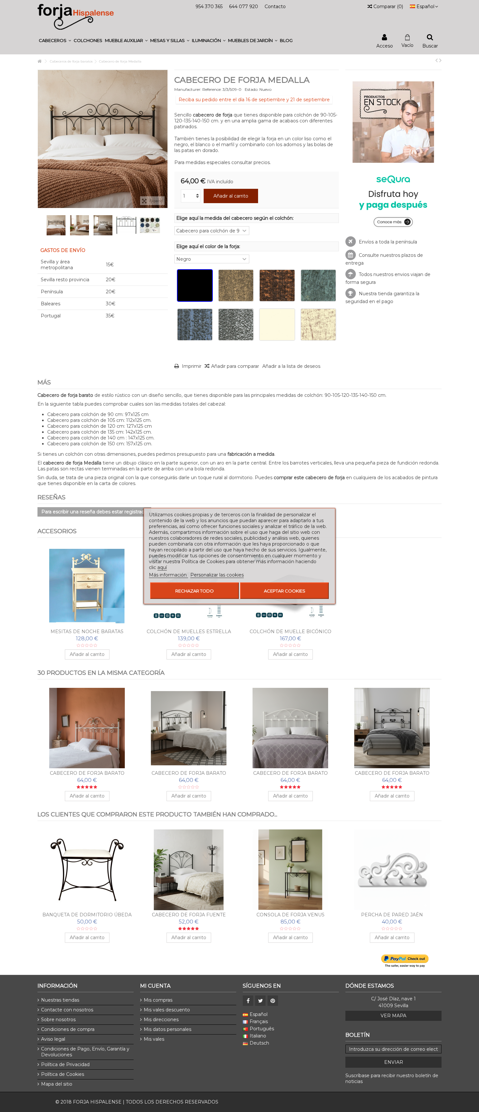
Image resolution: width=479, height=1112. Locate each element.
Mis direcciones (161, 1019)
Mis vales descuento (167, 1010)
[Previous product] (436, 60)
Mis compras (158, 1000)
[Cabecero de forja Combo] (392, 869)
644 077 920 (243, 6)
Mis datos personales (167, 1029)
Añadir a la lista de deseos (291, 366)
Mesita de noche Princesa (290, 915)
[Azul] (195, 324)
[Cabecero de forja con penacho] (189, 869)
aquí (162, 567)
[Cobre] (277, 285)
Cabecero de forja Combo (392, 915)
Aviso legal (53, 1039)
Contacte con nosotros (67, 1010)
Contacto (275, 6)
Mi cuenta (155, 986)
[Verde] (318, 285)
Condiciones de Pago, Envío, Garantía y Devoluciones (85, 1052)
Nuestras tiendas (60, 1000)
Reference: (212, 89)
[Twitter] (260, 1000)
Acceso (384, 45)
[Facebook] (248, 1000)
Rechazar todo (194, 590)
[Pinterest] (273, 1000)
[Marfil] (277, 324)
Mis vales (154, 1039)
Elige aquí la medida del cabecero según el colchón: (235, 218)
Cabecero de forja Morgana (392, 773)
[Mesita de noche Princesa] (290, 869)
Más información (168, 575)
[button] (55, 40)
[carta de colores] (150, 225)
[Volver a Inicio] (39, 61)
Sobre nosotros (58, 1019)
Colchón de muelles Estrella (189, 631)
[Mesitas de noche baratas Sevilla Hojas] (87, 586)
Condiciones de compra (67, 1029)
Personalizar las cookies (217, 575)
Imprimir (191, 366)
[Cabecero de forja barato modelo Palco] (189, 728)
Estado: (251, 89)
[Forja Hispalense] (75, 17)
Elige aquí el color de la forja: (208, 246)
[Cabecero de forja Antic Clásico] (87, 869)
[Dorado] (236, 285)
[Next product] (440, 60)
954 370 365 (209, 6)
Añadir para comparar (235, 366)
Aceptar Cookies (284, 590)
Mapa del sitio (56, 1084)
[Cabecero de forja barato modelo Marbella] (87, 728)
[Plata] (236, 324)
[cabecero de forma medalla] (56, 225)
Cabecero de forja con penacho (189, 915)
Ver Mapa (393, 1016)
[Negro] (195, 285)
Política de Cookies (62, 1074)
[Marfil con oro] (318, 324)
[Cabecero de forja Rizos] (290, 728)
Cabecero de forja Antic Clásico (87, 915)
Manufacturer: (187, 89)
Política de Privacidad (65, 1064)
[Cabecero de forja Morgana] (392, 728)
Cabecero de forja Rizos (290, 773)
